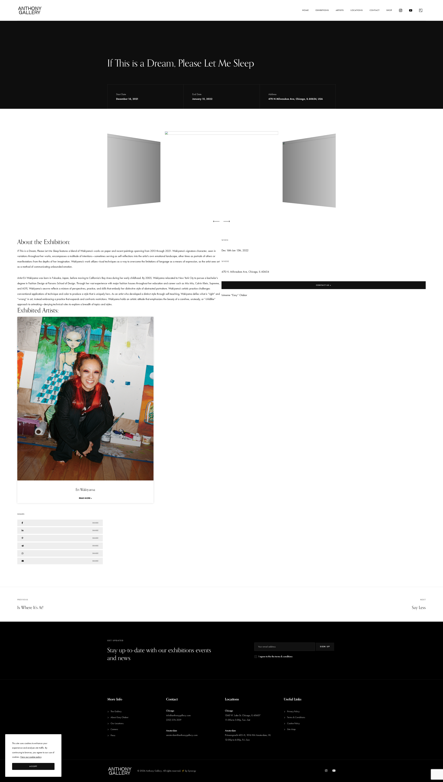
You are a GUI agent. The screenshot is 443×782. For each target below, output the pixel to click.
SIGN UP (325, 646)
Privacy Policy (293, 711)
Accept (33, 766)
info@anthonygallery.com (178, 715)
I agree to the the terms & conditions (275, 656)
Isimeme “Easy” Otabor (234, 295)
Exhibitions (322, 10)
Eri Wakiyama (85, 489)
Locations (357, 10)
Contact (374, 10)
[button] (216, 221)
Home (305, 10)
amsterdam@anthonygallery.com (182, 735)
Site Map (291, 729)
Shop (389, 10)
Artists (340, 10)
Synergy (192, 770)
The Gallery (116, 711)
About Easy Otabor (119, 717)
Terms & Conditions (296, 717)
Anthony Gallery (154, 770)
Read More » (85, 498)
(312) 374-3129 (173, 719)
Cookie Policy (293, 723)
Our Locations (117, 723)
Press (113, 735)
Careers (114, 729)
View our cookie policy (30, 757)
